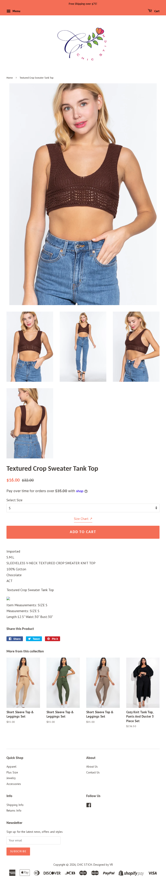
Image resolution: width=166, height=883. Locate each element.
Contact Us (93, 772)
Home (9, 78)
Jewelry (11, 778)
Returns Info (13, 810)
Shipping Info (15, 805)
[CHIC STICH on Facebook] (88, 806)
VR (111, 865)
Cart (157, 11)
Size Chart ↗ (83, 518)
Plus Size (12, 772)
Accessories (13, 784)
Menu (16, 11)
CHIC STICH (84, 865)
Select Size (14, 500)
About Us (92, 766)
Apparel (11, 766)
